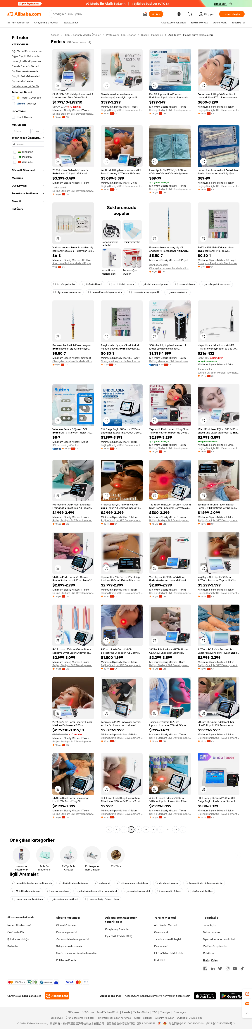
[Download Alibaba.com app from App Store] (205, 995)
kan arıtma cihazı (60, 891)
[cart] (191, 14)
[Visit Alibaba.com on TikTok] (242, 968)
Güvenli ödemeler (66, 925)
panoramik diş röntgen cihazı (104, 899)
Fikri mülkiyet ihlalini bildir (168, 953)
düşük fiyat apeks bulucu (75, 883)
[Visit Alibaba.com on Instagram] (227, 968)
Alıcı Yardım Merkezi (165, 925)
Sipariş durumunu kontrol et (219, 939)
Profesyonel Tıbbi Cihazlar (121, 34)
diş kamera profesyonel (69, 292)
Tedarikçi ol (209, 925)
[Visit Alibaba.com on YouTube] (235, 968)
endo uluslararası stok (138, 891)
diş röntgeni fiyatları (202, 891)
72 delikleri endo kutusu (28, 891)
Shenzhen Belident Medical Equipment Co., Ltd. (73, 263)
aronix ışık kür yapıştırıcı (218, 284)
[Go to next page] (182, 829)
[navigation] (28, 432)
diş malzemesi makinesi (65, 899)
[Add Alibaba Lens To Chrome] (57, 995)
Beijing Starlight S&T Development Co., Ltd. (73, 113)
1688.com (88, 1012)
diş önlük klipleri (94, 284)
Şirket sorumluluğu (18, 939)
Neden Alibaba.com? (19, 925)
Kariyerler (12, 946)
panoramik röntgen (171, 891)
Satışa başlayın (211, 932)
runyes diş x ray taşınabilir (146, 292)
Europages (179, 1012)
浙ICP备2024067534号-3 (220, 1023)
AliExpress (73, 1012)
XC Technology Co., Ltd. (66, 445)
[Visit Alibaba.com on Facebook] (205, 968)
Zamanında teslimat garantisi (72, 939)
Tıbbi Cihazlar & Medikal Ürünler (83, 34)
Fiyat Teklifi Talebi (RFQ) (118, 936)
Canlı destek (161, 932)
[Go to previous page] (109, 829)
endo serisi (104, 883)
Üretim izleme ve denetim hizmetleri (76, 953)
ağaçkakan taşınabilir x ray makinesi (98, 891)
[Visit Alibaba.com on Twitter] (220, 968)
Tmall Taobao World (108, 1012)
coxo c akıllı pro (187, 284)
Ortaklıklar (209, 953)
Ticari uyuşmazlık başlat (167, 939)
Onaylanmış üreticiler (117, 929)
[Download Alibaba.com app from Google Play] (232, 995)
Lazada (126, 1012)
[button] (145, 14)
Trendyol (165, 1012)
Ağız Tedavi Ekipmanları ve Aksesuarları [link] (190, 34)
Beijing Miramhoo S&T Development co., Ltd (170, 361)
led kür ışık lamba (66, 284)
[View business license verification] (159, 1023)
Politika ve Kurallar (66, 960)
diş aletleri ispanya (169, 883)
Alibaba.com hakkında (20, 917)
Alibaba (55, 34)
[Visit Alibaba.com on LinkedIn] (212, 968)
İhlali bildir (159, 960)
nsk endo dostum (179, 292)
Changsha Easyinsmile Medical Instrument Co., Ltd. (170, 268)
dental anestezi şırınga (156, 284)
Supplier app (107, 995)
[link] (247, 994)
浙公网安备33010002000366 (186, 1023)
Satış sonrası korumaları (69, 946)
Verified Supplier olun (215, 946)
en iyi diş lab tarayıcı (123, 284)
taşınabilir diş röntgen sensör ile (205, 883)
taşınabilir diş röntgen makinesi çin (34, 883)
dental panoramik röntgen (29, 899)
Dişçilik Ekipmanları (152, 34)
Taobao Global (141, 1012)
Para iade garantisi (66, 932)
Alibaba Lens (27, 995)
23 (175, 829)
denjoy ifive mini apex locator (107, 292)
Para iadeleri (161, 946)
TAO (154, 1012)
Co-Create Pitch (16, 932)
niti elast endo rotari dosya (135, 883)
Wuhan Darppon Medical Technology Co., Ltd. (219, 372)
